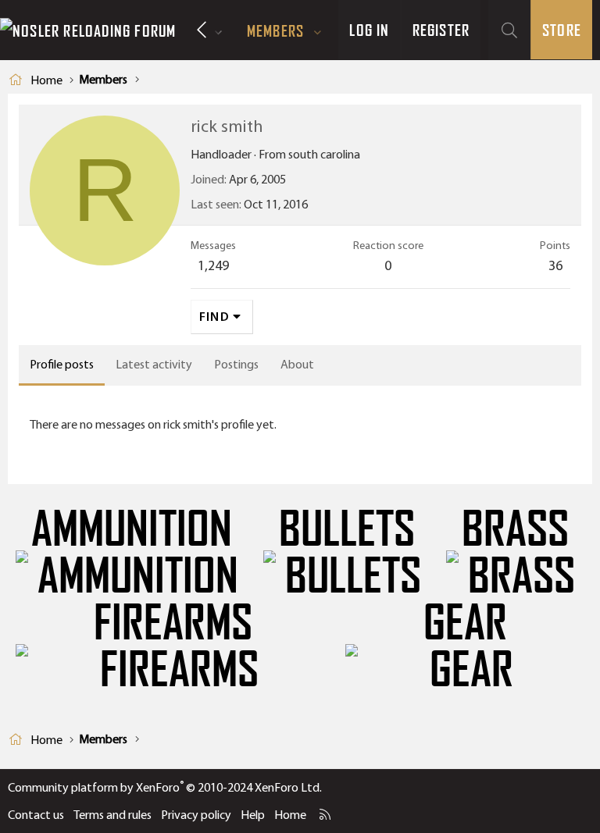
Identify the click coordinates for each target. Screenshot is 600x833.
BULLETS (347, 529)
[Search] (509, 30)
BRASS (515, 529)
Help (253, 814)
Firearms (173, 623)
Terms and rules (112, 814)
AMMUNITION (131, 529)
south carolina (324, 154)
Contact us (36, 814)
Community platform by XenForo (165, 787)
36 (555, 265)
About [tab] (297, 364)
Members (275, 30)
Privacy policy (196, 814)
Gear (465, 623)
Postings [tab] (236, 364)
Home (290, 814)
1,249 (213, 265)
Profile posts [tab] (62, 364)
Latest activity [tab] (154, 364)
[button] (318, 30)
